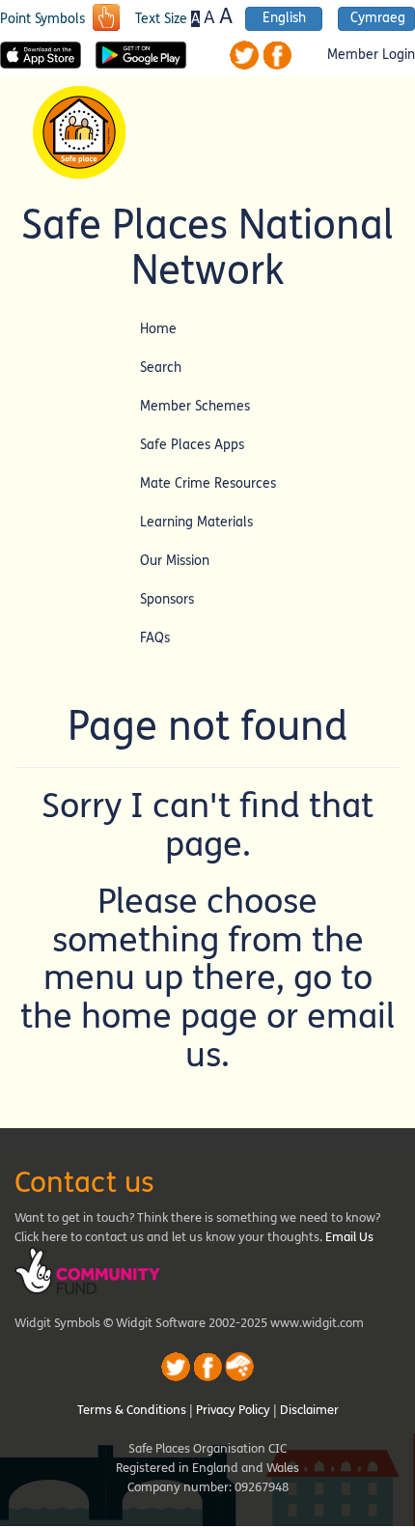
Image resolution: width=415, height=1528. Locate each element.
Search (160, 367)
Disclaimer (309, 1410)
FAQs (155, 638)
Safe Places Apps (192, 445)
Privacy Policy (233, 1410)
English (284, 18)
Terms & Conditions (131, 1410)
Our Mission (174, 560)
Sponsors (167, 599)
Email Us (349, 1237)
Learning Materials (196, 522)
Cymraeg (377, 18)
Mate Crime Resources (208, 483)
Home (158, 329)
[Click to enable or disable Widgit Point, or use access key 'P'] (106, 19)
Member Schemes (195, 406)
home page (169, 1016)
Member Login (371, 55)
